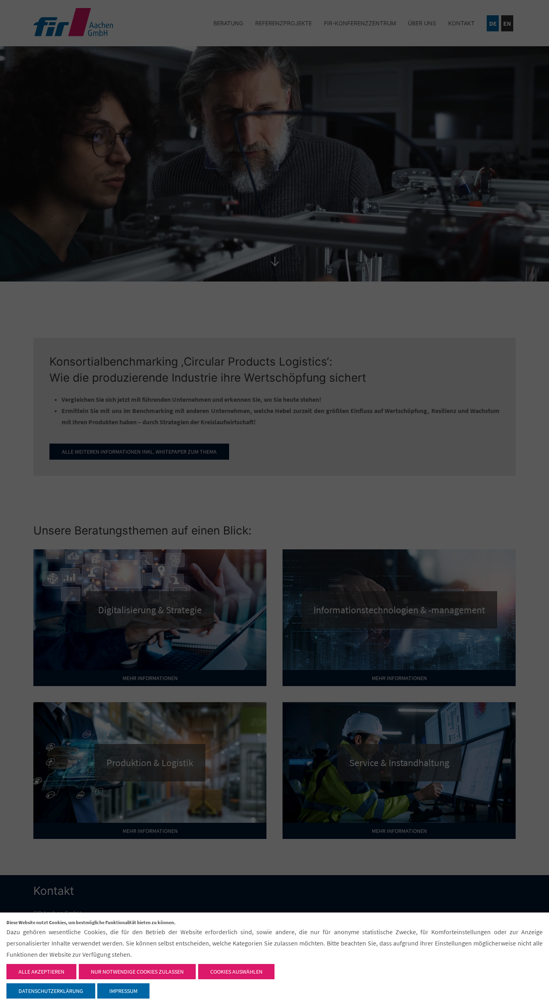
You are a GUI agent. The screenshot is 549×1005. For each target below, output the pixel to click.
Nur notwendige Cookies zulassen (137, 971)
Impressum (123, 991)
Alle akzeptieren (41, 971)
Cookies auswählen (236, 971)
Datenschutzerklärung (50, 991)
